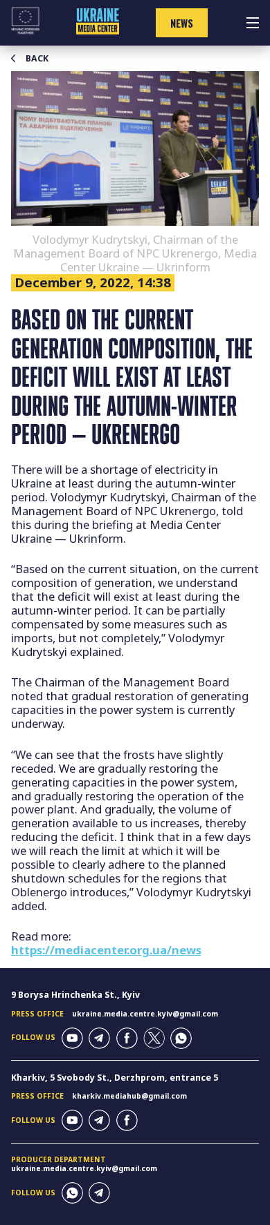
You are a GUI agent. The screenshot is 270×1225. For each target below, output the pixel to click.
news (181, 23)
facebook (127, 1038)
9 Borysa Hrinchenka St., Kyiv (75, 995)
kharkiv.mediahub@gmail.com (129, 1096)
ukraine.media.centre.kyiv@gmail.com (145, 1014)
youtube (72, 1038)
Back (37, 58)
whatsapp (181, 1038)
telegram (99, 1038)
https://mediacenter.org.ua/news (106, 950)
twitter (154, 1038)
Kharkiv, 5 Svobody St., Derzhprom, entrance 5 (114, 1077)
